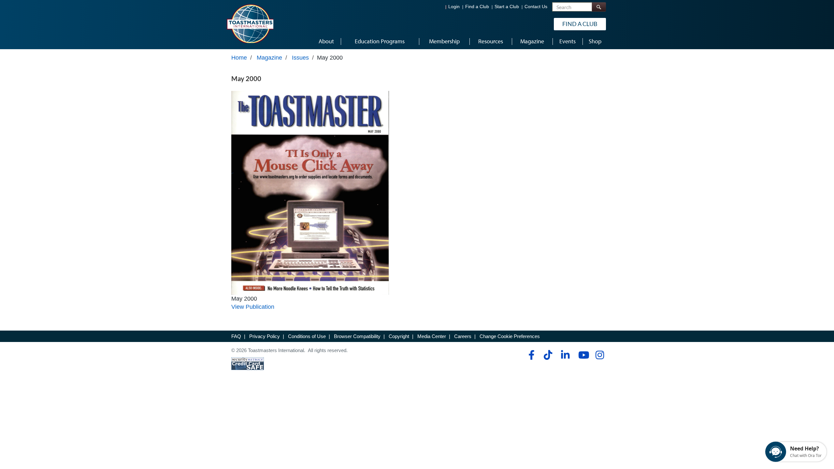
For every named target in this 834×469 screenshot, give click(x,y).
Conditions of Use (307, 336)
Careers (462, 336)
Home (239, 57)
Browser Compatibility (357, 336)
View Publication (252, 307)
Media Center (431, 336)
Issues (300, 57)
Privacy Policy (264, 336)
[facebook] (530, 355)
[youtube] (582, 355)
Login (454, 6)
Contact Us (536, 6)
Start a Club (507, 6)
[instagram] (599, 355)
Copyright (399, 336)
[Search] (599, 7)
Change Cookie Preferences (510, 336)
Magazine (269, 57)
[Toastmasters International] (249, 23)
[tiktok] (547, 355)
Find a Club (477, 6)
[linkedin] (565, 355)
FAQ (236, 336)
